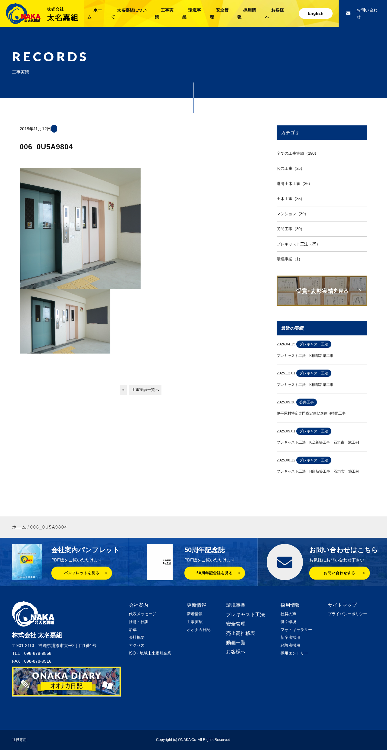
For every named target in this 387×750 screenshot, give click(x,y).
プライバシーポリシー (347, 614)
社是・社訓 (138, 621)
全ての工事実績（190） (297, 153)
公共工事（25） (290, 168)
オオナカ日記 (198, 629)
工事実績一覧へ (145, 389)
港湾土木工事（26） (294, 183)
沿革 (133, 629)
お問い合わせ (367, 13)
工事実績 (195, 621)
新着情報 (195, 614)
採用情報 (290, 605)
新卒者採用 (290, 637)
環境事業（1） (289, 259)
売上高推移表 (240, 633)
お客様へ (236, 651)
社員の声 (288, 614)
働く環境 (288, 621)
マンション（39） (292, 214)
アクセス (137, 645)
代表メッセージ (142, 614)
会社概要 (137, 637)
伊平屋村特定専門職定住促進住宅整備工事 (311, 413)
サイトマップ (342, 605)
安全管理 (236, 623)
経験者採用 (290, 645)
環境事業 (236, 605)
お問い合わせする (339, 573)
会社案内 (138, 605)
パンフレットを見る (81, 573)
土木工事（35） (290, 198)
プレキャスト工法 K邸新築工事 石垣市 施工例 (318, 442)
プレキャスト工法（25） (298, 244)
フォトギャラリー (296, 629)
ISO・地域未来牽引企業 (150, 653)
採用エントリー (294, 653)
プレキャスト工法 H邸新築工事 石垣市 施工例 (318, 471)
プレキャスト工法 (245, 614)
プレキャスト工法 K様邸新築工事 (305, 356)
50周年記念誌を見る (215, 573)
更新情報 (196, 605)
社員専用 (19, 740)
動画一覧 (236, 642)
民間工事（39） (290, 229)
